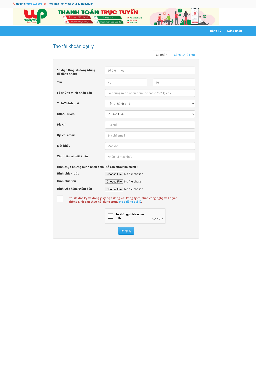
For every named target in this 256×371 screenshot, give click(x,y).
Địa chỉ (61, 124)
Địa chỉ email (66, 135)
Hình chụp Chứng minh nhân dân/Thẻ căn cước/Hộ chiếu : (97, 167)
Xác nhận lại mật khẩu (72, 156)
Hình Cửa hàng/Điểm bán (74, 188)
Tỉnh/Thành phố (68, 103)
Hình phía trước (68, 173)
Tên (59, 82)
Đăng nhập (234, 31)
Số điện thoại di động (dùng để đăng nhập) (76, 72)
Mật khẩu (63, 146)
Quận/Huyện (66, 114)
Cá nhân (161, 55)
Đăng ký (215, 31)
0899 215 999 (34, 3)
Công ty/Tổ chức (184, 55)
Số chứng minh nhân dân (74, 93)
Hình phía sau (66, 181)
